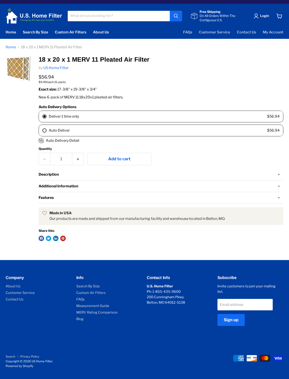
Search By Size (35, 32)
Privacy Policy (29, 356)
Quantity (45, 149)
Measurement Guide (92, 306)
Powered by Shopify (19, 366)
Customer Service (214, 32)
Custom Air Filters (70, 32)
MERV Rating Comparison (97, 312)
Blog (80, 319)
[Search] (176, 16)
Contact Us (246, 32)
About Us (101, 32)
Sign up (231, 319)
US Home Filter (56, 68)
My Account (273, 32)
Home (11, 32)
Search (10, 356)
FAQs (187, 32)
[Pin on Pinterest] (63, 238)
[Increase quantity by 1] (78, 159)
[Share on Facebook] (41, 238)
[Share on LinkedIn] (55, 238)
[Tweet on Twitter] (48, 238)
